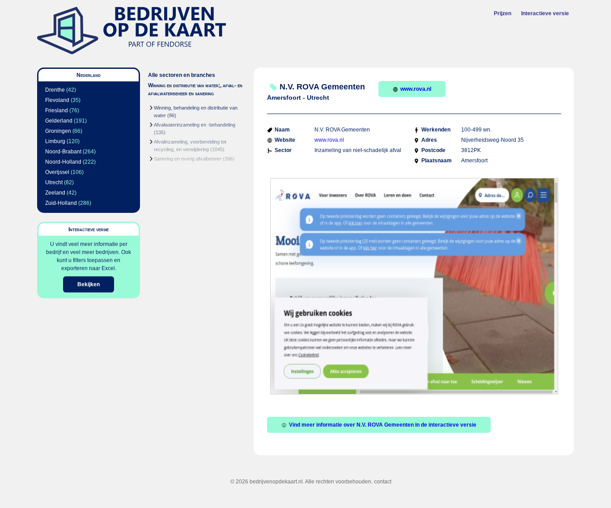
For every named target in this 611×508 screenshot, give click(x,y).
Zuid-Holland (61, 203)
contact (382, 481)
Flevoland (57, 100)
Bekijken (88, 284)
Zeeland (55, 193)
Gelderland (58, 121)
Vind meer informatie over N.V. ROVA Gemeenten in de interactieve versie (382, 425)
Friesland (56, 110)
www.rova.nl (415, 89)
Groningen (58, 131)
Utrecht (54, 182)
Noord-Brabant (63, 151)
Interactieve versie (545, 13)
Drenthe (55, 90)
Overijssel (57, 172)
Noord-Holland (63, 162)
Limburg (55, 141)
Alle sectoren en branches (181, 75)
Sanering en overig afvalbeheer (187, 158)
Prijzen (502, 13)
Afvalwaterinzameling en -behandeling (194, 124)
